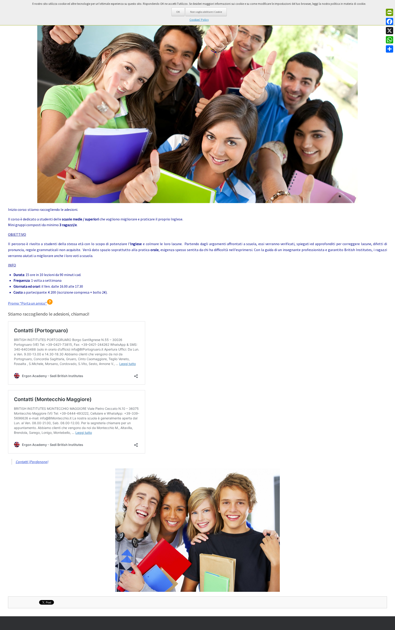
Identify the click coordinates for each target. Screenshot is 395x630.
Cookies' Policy (199, 20)
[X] (389, 30)
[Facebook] (389, 21)
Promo (27, 303)
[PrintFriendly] (389, 12)
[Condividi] (389, 49)
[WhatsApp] (389, 39)
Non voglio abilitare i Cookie (206, 11)
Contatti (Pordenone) (32, 461)
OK (178, 11)
